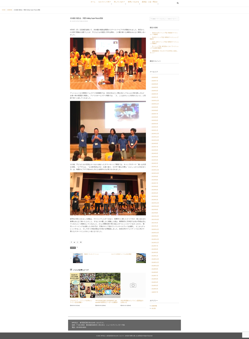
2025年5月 (155, 120)
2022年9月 (155, 209)
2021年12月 (155, 216)
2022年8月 (155, 213)
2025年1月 (155, 130)
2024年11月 (155, 137)
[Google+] (77, 242)
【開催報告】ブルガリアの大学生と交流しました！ (164, 51)
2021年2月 (155, 223)
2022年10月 (155, 206)
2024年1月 (155, 166)
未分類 (154, 308)
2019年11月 (155, 242)
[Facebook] (71, 242)
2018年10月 (155, 265)
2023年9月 (155, 176)
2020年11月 (155, 229)
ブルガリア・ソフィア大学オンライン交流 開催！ (81, 301)
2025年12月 (155, 100)
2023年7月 (155, 183)
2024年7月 (155, 147)
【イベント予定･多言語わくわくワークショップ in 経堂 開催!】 (164, 47)
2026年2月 (155, 94)
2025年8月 (155, 110)
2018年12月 (155, 259)
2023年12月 (155, 170)
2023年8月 (155, 180)
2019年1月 (155, 256)
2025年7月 (155, 114)
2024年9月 (155, 143)
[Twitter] (74, 242)
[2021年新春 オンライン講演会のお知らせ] (133, 285)
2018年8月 (155, 272)
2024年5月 (155, 153)
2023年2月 (155, 199)
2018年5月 (155, 279)
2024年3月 (155, 160)
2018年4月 (155, 282)
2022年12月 (155, 203)
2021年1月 (155, 226)
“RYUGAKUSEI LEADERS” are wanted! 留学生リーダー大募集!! (106, 301)
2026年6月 (155, 84)
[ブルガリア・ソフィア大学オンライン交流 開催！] (82, 285)
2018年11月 (155, 262)
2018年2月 (155, 289)
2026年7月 (155, 80)
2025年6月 (155, 117)
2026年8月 (155, 77)
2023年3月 (155, 196)
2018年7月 (155, 275)
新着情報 (73, 247)
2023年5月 (155, 189)
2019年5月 (155, 249)
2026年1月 (155, 97)
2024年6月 (155, 150)
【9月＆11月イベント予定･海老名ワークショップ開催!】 (164, 33)
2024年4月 (155, 156)
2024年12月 (155, 133)
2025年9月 (155, 107)
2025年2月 (155, 127)
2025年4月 (155, 123)
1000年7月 (155, 292)
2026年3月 (155, 90)
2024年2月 (155, 163)
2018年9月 (155, 269)
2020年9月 (155, 236)
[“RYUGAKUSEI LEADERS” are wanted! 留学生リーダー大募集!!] (108, 285)
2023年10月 (155, 173)
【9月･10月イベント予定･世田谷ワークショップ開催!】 (164, 42)
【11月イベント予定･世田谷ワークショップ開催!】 (164, 38)
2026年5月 (155, 87)
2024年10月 (155, 140)
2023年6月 (155, 186)
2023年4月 (155, 193)
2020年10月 (155, 232)
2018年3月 (155, 285)
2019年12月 (155, 239)
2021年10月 (155, 219)
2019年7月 (155, 246)
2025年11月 (155, 104)
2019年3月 (155, 252)
